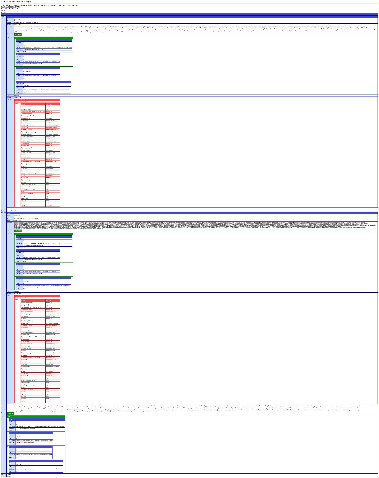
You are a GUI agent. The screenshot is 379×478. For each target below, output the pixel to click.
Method (23, 104)
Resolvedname (10, 24)
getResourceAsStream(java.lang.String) (29, 173)
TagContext (9, 37)
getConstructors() (24, 127)
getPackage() (24, 168)
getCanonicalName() (25, 118)
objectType (9, 99)
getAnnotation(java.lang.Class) (27, 115)
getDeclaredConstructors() (26, 134)
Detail (8, 19)
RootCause (3, 212)
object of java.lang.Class (20, 99)
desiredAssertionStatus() (26, 109)
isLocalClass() (24, 196)
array (16, 37)
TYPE (18, 51)
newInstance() (24, 203)
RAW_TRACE (19, 47)
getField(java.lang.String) (26, 152)
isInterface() (23, 195)
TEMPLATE (19, 49)
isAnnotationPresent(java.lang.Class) (28, 184)
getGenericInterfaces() (25, 155)
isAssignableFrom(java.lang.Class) (28, 189)
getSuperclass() (24, 179)
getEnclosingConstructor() (26, 147)
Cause (2, 16)
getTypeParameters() (25, 180)
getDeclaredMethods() (25, 141)
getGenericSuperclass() (26, 157)
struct (2, 14)
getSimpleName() (24, 177)
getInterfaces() (24, 159)
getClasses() (23, 122)
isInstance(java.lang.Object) (27, 193)
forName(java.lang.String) (26, 113)
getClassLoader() (24, 120)
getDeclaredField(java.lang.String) (28, 136)
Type (8, 95)
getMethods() (24, 163)
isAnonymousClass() (25, 186)
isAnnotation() (24, 182)
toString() (23, 205)
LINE (18, 45)
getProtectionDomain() (25, 170)
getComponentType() (25, 123)
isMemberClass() (24, 198)
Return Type (49, 104)
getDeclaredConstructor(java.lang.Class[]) (29, 132)
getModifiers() (24, 164)
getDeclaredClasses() (25, 131)
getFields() (23, 154)
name (2, 476)
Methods (16, 103)
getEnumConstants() (25, 150)
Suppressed (9, 33)
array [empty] (18, 34)
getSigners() (23, 175)
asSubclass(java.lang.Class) (27, 106)
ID (17, 44)
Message (9, 22)
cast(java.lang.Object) (25, 107)
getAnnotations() (24, 116)
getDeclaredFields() (25, 138)
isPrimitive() (23, 200)
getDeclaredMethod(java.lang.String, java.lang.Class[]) (32, 139)
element (9, 97)
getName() (23, 166)
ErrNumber (9, 20)
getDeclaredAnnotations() (26, 129)
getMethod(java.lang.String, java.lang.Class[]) (30, 161)
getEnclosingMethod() (25, 148)
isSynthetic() (23, 202)
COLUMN (19, 42)
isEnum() (23, 191)
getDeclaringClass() (25, 143)
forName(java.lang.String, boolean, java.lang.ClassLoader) (33, 111)
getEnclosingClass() (25, 145)
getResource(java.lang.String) (27, 171)
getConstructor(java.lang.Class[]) (28, 125)
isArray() (23, 187)
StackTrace (9, 26)
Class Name (17, 101)
